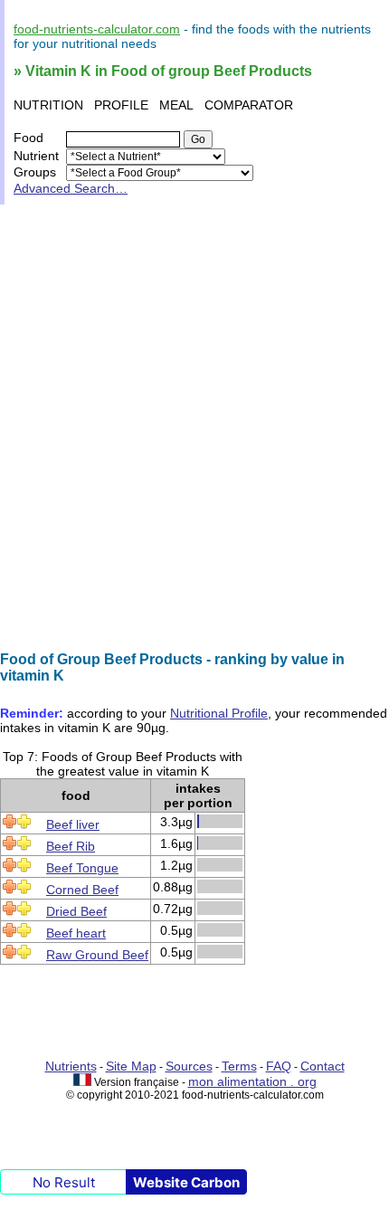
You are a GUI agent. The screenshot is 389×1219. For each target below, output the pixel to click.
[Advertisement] (194, 428)
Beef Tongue (82, 868)
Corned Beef (82, 889)
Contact (322, 1066)
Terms (239, 1066)
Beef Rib (70, 846)
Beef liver (73, 824)
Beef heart (76, 933)
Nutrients (71, 1066)
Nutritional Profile (219, 713)
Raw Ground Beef (97, 955)
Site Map (131, 1066)
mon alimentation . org (252, 1081)
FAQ (278, 1066)
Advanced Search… (71, 188)
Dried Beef (76, 911)
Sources (189, 1066)
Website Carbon (186, 1182)
